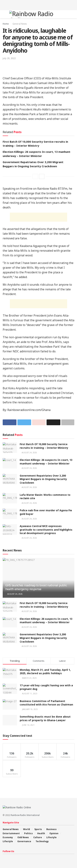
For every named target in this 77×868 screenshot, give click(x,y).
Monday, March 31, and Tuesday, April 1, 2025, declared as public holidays (45, 671)
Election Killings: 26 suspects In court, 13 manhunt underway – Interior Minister (46, 461)
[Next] (41, 176)
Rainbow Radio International (25, 815)
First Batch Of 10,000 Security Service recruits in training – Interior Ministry (44, 445)
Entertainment (11, 833)
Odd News (23, 837)
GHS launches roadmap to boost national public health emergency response (36, 587)
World (26, 829)
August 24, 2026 (29, 452)
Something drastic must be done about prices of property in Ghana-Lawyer (45, 718)
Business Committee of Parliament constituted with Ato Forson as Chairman (46, 702)
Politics (28, 833)
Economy (8, 837)
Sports (38, 829)
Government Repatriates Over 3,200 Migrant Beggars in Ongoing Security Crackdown (43, 479)
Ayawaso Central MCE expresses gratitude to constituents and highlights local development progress (46, 529)
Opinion (53, 833)
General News (20, 23)
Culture (37, 837)
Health (41, 833)
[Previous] (35, 176)
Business (51, 829)
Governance (24, 841)
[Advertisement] (38, 4)
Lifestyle (51, 837)
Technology (42, 841)
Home (6, 23)
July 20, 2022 (9, 58)
